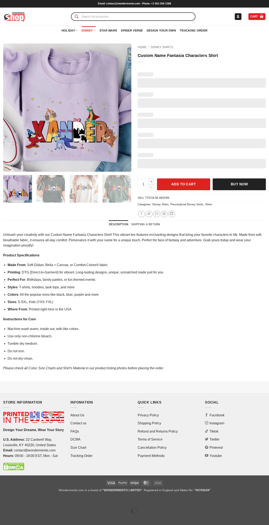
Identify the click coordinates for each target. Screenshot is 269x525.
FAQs (74, 431)
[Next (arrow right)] (16, 518)
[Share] (29, 500)
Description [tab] (118, 224)
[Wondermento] (14, 16)
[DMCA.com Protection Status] (13, 466)
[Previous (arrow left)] (4, 518)
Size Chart (78, 447)
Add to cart (183, 184)
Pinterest (216, 447)
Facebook (217, 415)
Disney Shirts (162, 47)
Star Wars (108, 30)
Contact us (78, 423)
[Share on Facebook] (141, 214)
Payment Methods (151, 456)
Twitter (214, 439)
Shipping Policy (149, 423)
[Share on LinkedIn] (171, 214)
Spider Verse (132, 30)
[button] (238, 16)
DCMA (75, 439)
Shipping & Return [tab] (145, 224)
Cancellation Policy (152, 447)
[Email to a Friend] (156, 214)
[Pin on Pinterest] (164, 214)
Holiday (68, 30)
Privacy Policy (148, 415)
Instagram (217, 423)
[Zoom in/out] (4, 500)
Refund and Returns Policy (158, 431)
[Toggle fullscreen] (16, 500)
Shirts (208, 204)
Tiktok (214, 431)
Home (142, 47)
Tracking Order (193, 30)
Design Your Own (161, 30)
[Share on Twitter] (149, 214)
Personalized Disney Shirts (186, 204)
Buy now (239, 184)
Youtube (216, 456)
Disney (87, 30)
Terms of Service (150, 439)
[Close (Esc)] (41, 500)
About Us (77, 415)
